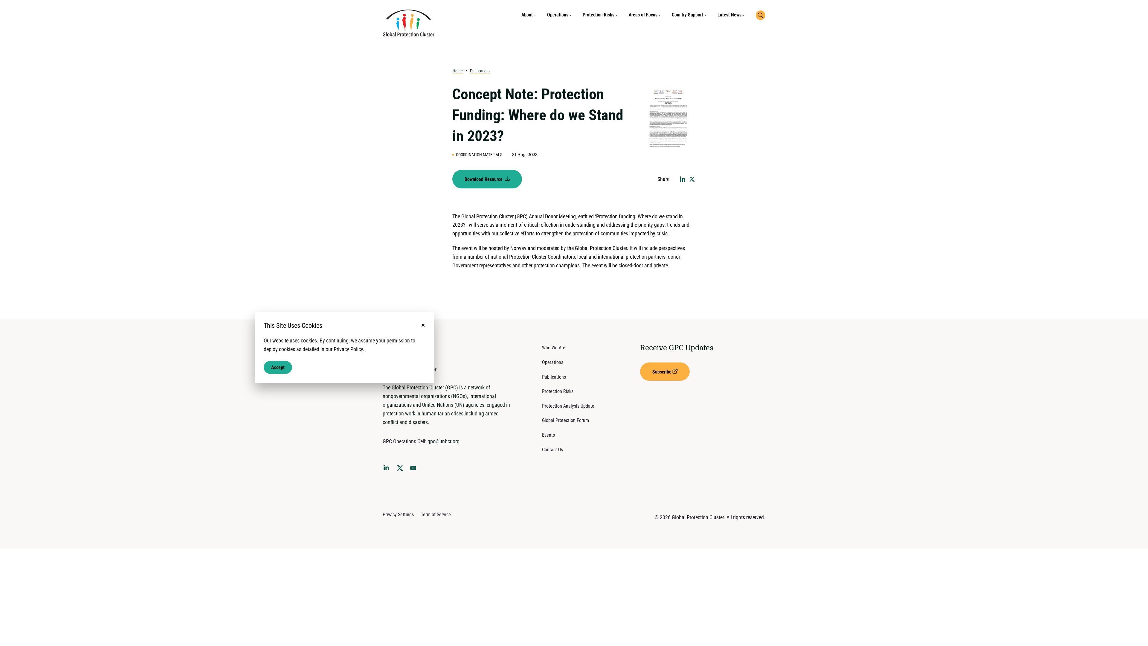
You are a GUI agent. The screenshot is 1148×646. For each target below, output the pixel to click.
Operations (557, 15)
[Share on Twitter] (692, 179)
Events (548, 435)
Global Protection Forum (565, 420)
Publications (480, 70)
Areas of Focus (643, 15)
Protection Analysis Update (568, 406)
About (527, 15)
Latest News (729, 15)
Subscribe (661, 372)
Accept (278, 367)
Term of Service (436, 514)
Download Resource (484, 179)
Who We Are (553, 348)
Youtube (415, 470)
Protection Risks (598, 15)
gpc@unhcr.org (443, 441)
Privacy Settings (398, 514)
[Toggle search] (760, 15)
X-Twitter (401, 470)
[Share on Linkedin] (682, 179)
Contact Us (552, 449)
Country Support (687, 15)
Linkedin (387, 468)
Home (458, 70)
